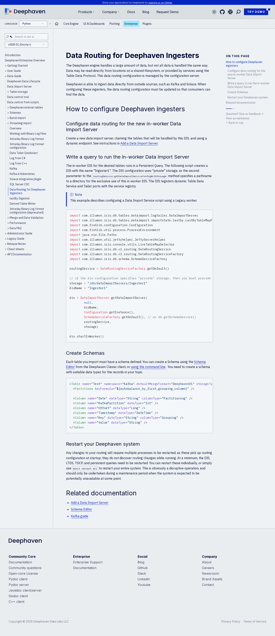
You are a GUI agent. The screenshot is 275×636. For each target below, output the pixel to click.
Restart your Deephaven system (247, 97)
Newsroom (210, 573)
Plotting (115, 24)
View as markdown (237, 118)
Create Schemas (237, 92)
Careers (208, 568)
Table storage (19, 92)
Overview (16, 128)
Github (143, 568)
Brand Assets (212, 579)
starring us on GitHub (160, 2)
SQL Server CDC (20, 184)
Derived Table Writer (23, 203)
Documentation (20, 562)
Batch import (18, 118)
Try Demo (256, 11)
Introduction (13, 55)
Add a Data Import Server (139, 143)
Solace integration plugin (25, 179)
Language (18, 23)
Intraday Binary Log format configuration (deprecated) (27, 210)
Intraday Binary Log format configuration (27, 145)
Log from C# (18, 158)
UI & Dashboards (94, 24)
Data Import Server (19, 86)
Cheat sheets (15, 249)
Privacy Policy (230, 621)
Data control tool (18, 97)
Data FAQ (16, 228)
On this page (238, 56)
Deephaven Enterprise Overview (25, 60)
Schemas (15, 112)
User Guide (14, 71)
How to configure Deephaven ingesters (244, 63)
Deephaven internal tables (26, 107)
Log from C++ (18, 163)
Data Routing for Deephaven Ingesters (27, 191)
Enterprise (131, 24)
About (206, 562)
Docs (131, 12)
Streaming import (21, 123)
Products (85, 12)
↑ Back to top (234, 123)
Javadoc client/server (25, 590)
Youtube (144, 585)
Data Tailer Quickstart (24, 153)
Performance (18, 223)
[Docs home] (56, 24)
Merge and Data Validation (26, 218)
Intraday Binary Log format (27, 139)
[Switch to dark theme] (214, 11)
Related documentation (240, 102)
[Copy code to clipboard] (209, 213)
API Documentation (19, 254)
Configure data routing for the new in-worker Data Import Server (246, 74)
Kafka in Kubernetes (22, 174)
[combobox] (33, 24)
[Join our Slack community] (230, 11)
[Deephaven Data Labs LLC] (25, 541)
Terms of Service (254, 621)
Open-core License (23, 573)
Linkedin (144, 579)
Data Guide (14, 76)
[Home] (25, 12)
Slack (142, 573)
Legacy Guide (15, 238)
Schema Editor (81, 509)
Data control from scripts (23, 102)
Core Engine (71, 24)
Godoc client (18, 596)
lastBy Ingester (20, 198)
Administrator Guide (19, 233)
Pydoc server (19, 585)
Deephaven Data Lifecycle (23, 81)
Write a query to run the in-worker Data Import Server (248, 85)
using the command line (148, 367)
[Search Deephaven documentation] (238, 11)
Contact (208, 585)
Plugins (147, 24)
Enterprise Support (87, 562)
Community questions (25, 568)
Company (109, 12)
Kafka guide (79, 516)
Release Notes (16, 244)
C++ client (16, 602)
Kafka (13, 168)
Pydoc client (18, 579)
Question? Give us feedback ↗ (245, 114)
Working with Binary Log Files (28, 133)
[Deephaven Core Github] (222, 11)
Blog (145, 12)
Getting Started (17, 65)
